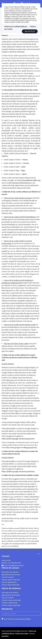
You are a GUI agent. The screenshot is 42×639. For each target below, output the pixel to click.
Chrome (26, 163)
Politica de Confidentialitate (15, 26)
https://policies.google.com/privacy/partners (18, 439)
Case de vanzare (8, 577)
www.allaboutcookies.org (31, 180)
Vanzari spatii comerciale (11, 580)
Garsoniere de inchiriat (10, 592)
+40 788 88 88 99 (14, 563)
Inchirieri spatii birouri (9, 603)
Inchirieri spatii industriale (11, 605)
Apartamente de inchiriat (11, 595)
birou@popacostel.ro (16, 565)
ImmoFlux (5, 636)
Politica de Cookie (21, 634)
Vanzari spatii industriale (10, 585)
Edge (23, 170)
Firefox (24, 159)
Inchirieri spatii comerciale (11, 600)
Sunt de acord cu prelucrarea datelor (17, 619)
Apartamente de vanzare (11, 574)
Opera (24, 174)
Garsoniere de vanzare (10, 572)
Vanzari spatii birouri (9, 582)
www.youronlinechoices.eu (21, 183)
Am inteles (30, 31)
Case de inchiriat (8, 597)
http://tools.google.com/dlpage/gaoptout (21, 447)
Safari (23, 167)
